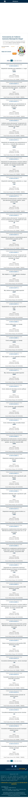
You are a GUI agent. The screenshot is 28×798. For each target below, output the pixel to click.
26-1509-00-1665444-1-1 (14, 252)
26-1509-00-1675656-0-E (14, 709)
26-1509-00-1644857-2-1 (14, 271)
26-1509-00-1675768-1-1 (14, 178)
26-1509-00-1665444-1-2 (14, 215)
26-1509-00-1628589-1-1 (14, 545)
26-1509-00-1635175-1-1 (14, 508)
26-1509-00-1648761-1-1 (14, 304)
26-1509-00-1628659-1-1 (14, 584)
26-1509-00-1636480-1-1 (14, 491)
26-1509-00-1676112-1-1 (14, 159)
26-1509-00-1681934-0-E (14, 692)
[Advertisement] (14, 15)
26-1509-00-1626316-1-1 (14, 621)
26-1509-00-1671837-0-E (14, 743)
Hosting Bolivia (10, 795)
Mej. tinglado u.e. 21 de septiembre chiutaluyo (14, 274)
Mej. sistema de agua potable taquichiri (14, 290)
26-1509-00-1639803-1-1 (14, 455)
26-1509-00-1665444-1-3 (14, 120)
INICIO (8, 60)
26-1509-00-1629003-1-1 (14, 526)
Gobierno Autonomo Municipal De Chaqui (14, 64)
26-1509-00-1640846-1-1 (14, 436)
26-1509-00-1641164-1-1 (14, 420)
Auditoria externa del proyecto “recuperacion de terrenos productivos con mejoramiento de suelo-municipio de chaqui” (14, 125)
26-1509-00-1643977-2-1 (14, 287)
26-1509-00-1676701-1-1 (14, 139)
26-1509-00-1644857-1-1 (14, 354)
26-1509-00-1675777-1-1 (14, 196)
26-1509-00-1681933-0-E (14, 674)
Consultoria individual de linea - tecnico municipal (14, 660)
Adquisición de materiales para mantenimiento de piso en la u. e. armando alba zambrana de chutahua (14, 144)
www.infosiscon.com (12, 792)
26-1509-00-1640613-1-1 (14, 473)
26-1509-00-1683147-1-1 (14, 101)
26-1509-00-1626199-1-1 (14, 640)
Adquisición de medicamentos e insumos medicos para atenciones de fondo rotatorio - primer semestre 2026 (14, 200)
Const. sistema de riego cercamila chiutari (14, 422)
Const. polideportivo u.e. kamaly (14, 324)
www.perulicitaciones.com (16, 794)
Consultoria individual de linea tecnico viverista (14, 712)
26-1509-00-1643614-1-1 (14, 386)
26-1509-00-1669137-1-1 (14, 234)
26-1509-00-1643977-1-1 (14, 370)
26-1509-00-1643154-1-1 (14, 404)
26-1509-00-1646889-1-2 (14, 321)
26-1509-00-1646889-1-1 (14, 337)
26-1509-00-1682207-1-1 (14, 83)
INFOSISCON (4, 782)
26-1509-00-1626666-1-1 (14, 602)
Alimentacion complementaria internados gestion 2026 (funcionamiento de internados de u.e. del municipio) (14, 531)
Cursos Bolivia (23, 794)
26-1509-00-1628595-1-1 (14, 565)
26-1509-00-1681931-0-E (14, 658)
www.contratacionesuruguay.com (19, 793)
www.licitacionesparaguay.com (7, 794)
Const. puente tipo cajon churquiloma (14, 406)
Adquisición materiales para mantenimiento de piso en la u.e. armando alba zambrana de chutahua (14, 105)
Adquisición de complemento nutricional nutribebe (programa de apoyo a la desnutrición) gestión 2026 (14, 569)
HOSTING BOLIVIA (23, 782)
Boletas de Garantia (16, 795)
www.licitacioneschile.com (20, 792)
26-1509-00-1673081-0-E (14, 726)
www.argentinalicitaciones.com (8, 793)
